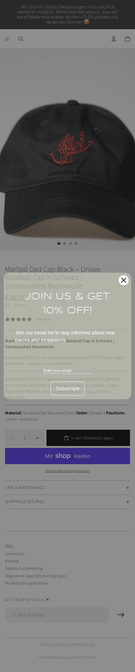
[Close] (123, 280)
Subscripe (67, 388)
